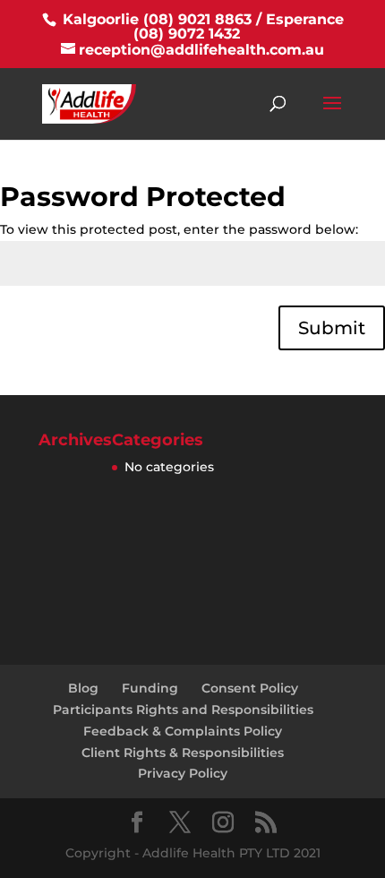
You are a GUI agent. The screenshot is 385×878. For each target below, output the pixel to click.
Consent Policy (249, 688)
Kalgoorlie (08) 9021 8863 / (162, 19)
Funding (150, 688)
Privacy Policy (182, 773)
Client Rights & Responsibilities (182, 753)
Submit (331, 328)
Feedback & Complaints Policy (182, 731)
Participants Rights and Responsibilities (183, 710)
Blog (83, 688)
